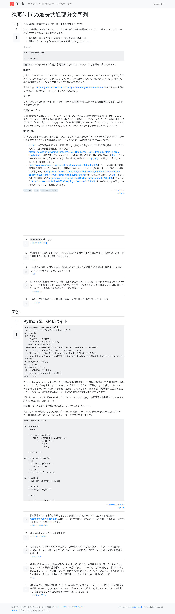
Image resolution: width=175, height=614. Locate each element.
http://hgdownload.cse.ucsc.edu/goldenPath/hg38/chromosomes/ (71, 87)
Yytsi (34, 577)
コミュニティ (119, 190)
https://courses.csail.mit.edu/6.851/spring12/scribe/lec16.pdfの (81, 178)
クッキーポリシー (61, 607)
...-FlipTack (36, 303)
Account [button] (158, 4)
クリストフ (36, 557)
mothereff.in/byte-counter (43, 518)
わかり (50, 522)
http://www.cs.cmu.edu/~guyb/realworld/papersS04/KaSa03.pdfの (63, 165)
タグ (69, 4)
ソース (121, 194)
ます (113, 155)
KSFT (34, 274)
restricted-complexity (49, 190)
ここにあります (91, 158)
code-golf (28, 190)
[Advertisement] (73, 214)
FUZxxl (35, 260)
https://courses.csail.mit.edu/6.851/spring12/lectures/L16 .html (63, 181)
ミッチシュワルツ (39, 536)
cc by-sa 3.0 (137, 607)
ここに (32, 145)
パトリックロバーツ (40, 525)
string (36, 190)
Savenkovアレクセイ (40, 243)
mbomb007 (36, 292)
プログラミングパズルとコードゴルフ (46, 4)
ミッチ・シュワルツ (116, 505)
